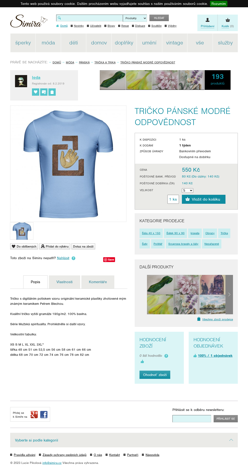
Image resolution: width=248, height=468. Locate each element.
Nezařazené (211, 244)
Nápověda (152, 455)
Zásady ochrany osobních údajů (64, 455)
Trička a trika (105, 62)
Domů (57, 62)
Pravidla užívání (24, 455)
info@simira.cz (52, 463)
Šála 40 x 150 (151, 233)
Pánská (84, 62)
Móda (70, 62)
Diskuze (140, 26)
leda (36, 77)
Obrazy (210, 233)
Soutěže (156, 26)
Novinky (79, 26)
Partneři (132, 455)
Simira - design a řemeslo (29, 23)
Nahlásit (63, 258)
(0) (228, 26)
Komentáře (98, 282)
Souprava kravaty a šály (183, 244)
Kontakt (114, 455)
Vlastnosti (64, 282)
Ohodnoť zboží (155, 375)
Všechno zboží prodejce (217, 319)
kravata (195, 233)
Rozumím (218, 3)
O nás (98, 455)
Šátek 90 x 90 (175, 233)
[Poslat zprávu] (43, 92)
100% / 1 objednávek (215, 355)
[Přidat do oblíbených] (35, 92)
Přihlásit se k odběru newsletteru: (198, 410)
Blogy (111, 26)
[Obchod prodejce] (52, 92)
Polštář (158, 244)
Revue (125, 26)
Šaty (144, 244)
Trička (224, 233)
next (229, 294)
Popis (35, 282)
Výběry (172, 26)
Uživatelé (95, 26)
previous (143, 294)
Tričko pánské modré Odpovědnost (147, 62)
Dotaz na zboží (83, 246)
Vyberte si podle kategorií (36, 440)
